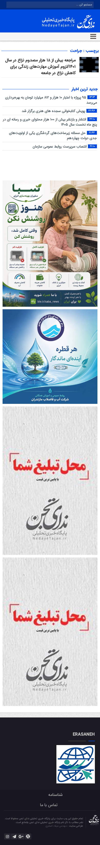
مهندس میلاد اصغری (56, 826)
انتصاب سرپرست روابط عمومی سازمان (64, 146)
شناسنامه (55, 795)
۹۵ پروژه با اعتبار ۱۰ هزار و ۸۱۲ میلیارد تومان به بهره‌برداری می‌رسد (51, 100)
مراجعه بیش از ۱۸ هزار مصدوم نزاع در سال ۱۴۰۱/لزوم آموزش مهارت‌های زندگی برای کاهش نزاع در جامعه (40, 66)
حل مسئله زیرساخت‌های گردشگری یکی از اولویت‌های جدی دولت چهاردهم (53, 135)
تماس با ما (48, 805)
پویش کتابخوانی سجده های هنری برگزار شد (58, 111)
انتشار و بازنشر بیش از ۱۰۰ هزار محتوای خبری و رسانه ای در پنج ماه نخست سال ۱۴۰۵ (50, 122)
